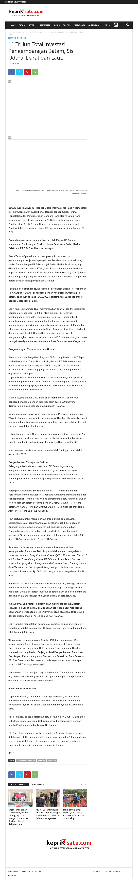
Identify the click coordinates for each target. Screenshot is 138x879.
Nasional (45, 25)
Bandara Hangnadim (26, 760)
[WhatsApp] (35, 72)
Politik (66, 25)
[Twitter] (19, 72)
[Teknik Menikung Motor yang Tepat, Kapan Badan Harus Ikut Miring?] (75, 798)
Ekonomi (21, 38)
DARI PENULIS (37, 784)
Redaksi (96, 871)
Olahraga (93, 25)
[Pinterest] (27, 72)
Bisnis (57, 25)
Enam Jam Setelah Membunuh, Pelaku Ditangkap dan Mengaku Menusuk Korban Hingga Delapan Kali (18, 816)
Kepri (31, 25)
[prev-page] (81, 784)
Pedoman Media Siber (113, 871)
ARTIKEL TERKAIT (18, 784)
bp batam (41, 760)
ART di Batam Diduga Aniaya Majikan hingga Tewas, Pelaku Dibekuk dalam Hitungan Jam (48, 814)
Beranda (11, 32)
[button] (127, 25)
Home (12, 25)
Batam (22, 25)
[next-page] (85, 784)
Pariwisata (79, 25)
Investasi (52, 760)
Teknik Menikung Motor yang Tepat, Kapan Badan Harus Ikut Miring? (73, 814)
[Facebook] (11, 72)
